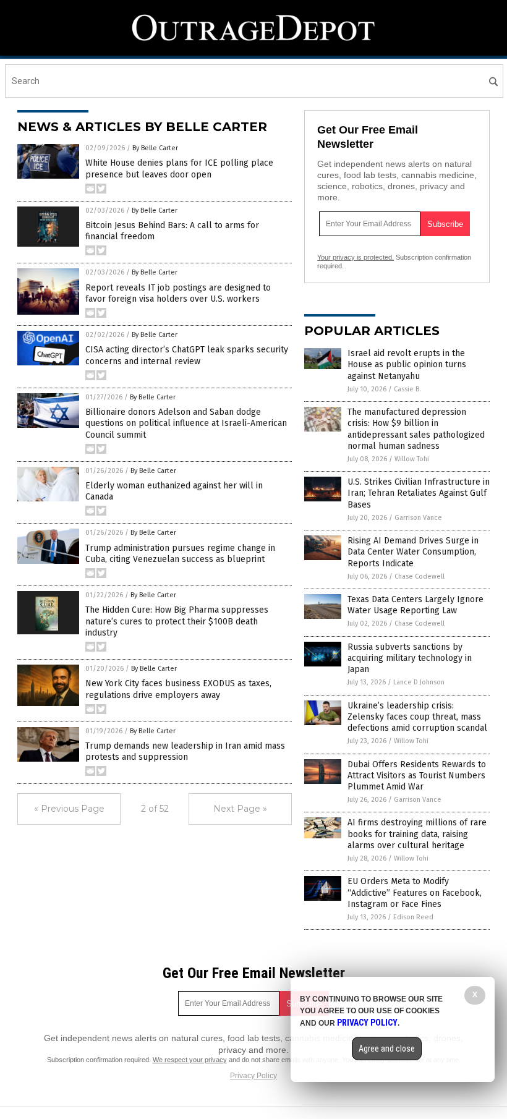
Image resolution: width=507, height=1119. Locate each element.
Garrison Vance (418, 518)
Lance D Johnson (419, 682)
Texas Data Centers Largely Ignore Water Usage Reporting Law (415, 605)
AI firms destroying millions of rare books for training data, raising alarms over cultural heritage (417, 833)
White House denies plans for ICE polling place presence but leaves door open (179, 168)
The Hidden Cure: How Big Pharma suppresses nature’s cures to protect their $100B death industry (176, 621)
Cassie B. (407, 389)
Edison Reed (413, 917)
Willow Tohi (411, 459)
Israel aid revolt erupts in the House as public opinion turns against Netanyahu (406, 364)
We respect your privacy (190, 1059)
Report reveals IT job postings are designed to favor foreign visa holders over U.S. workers (178, 293)
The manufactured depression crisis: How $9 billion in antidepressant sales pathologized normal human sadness (416, 429)
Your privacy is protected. (355, 257)
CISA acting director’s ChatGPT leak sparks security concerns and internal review (186, 355)
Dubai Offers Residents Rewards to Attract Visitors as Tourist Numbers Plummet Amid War (416, 775)
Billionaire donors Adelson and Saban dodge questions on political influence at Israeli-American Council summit (186, 423)
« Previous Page (69, 808)
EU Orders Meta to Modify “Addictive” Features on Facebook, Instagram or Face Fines (414, 892)
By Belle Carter (155, 148)
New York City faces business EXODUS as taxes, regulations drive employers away (178, 689)
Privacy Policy (253, 1075)
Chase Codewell (419, 576)
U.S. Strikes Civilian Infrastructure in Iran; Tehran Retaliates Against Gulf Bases (418, 493)
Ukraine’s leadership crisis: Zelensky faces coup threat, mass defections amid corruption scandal (417, 716)
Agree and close (387, 1048)
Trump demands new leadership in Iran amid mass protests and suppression (185, 751)
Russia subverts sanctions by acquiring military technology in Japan (409, 658)
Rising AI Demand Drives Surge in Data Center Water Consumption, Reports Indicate (413, 551)
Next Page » (240, 808)
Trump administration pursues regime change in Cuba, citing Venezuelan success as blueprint (180, 553)
